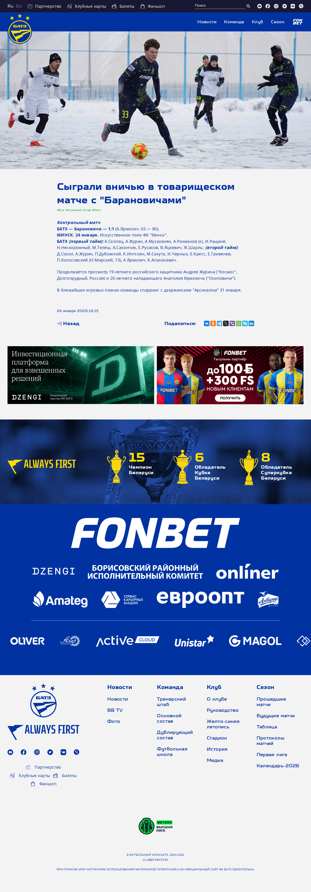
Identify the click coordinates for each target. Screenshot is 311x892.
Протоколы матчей (270, 740)
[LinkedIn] (251, 323)
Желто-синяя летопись (223, 724)
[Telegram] (219, 323)
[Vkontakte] (293, 6)
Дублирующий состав (175, 734)
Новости (207, 21)
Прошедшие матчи (271, 701)
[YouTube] (259, 6)
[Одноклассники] (213, 323)
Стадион (217, 737)
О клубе (217, 698)
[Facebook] (267, 6)
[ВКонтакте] (206, 323)
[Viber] (301, 6)
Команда (234, 21)
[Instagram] (276, 6)
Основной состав (169, 718)
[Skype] (245, 323)
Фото (113, 721)
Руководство (223, 710)
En (19, 6)
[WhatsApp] (238, 323)
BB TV (115, 710)
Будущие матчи (276, 715)
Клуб (257, 21)
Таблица (267, 726)
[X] (226, 323)
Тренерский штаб (171, 701)
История (217, 749)
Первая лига (272, 754)
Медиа (215, 760)
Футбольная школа (172, 751)
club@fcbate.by (155, 860)
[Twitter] (284, 6)
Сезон (278, 21)
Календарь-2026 (277, 765)
